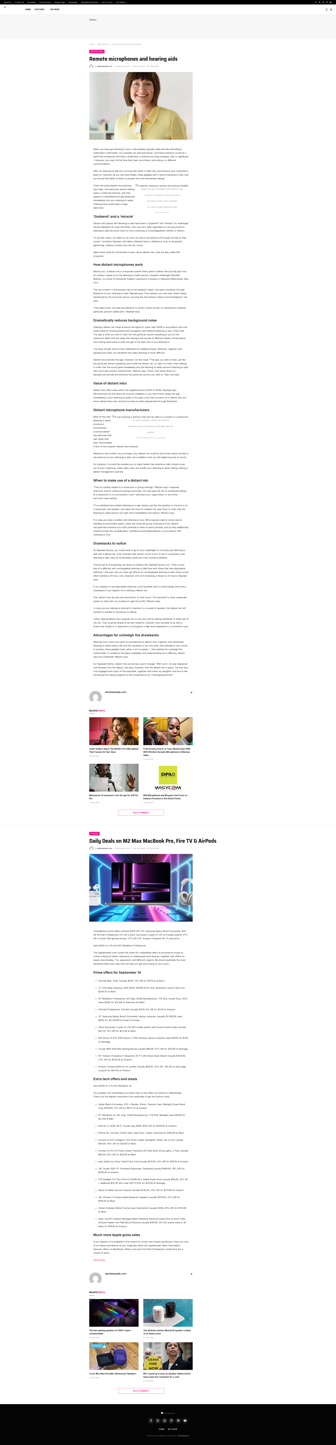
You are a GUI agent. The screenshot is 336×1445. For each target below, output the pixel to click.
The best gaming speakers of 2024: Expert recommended (110, 1332)
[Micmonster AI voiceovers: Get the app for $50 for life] (114, 778)
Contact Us (19, 2)
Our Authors (121, 2)
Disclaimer (31, 2)
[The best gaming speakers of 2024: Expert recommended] (114, 1313)
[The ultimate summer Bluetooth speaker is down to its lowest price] (168, 1313)
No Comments (140, 66)
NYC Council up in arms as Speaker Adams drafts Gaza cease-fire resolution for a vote (167, 1375)
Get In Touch (107, 2)
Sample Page (59, 2)
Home (28, 9)
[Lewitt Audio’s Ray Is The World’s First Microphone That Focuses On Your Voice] (114, 731)
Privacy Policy (45, 2)
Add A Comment (141, 812)
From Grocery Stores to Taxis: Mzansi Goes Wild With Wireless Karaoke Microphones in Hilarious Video (166, 752)
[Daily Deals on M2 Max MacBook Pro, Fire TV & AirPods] (141, 888)
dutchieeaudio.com (104, 66)
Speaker (94, 833)
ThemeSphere (183, 1436)
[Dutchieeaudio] (11, 9)
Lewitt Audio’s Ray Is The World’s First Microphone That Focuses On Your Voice (113, 750)
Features (39, 9)
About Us (7, 2)
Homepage (72, 2)
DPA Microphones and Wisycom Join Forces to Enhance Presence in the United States (165, 797)
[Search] (331, 9)
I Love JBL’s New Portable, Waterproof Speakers (112, 1373)
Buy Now (55, 9)
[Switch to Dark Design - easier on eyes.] (326, 9)
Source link (99, 1260)
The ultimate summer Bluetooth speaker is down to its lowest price (167, 1332)
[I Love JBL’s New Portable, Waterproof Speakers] (114, 1356)
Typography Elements (89, 2)
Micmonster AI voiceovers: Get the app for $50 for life (113, 797)
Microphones (97, 51)
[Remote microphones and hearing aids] (141, 106)
